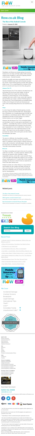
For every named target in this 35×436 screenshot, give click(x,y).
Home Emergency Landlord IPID (8, 368)
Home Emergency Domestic (7, 364)
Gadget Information (5, 363)
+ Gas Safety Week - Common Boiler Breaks (12, 263)
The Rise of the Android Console (14, 22)
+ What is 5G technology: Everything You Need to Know (15, 244)
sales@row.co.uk (6, 392)
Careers (3, 358)
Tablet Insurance (5, 342)
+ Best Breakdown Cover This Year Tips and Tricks (14, 259)
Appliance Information (6, 361)
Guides (2, 350)
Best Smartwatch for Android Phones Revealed (15, 201)
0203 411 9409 (8, 390)
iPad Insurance (4, 341)
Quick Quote (4, 10)
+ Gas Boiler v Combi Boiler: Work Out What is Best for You (16, 251)
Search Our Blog (11, 227)
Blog (2, 349)
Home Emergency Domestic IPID (8, 365)
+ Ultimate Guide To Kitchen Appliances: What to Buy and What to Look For (16, 241)
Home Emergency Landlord (7, 367)
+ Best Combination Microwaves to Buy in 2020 (13, 261)
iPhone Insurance (5, 338)
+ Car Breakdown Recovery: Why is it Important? (13, 248)
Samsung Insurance (5, 339)
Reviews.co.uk (30, 394)
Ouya (4, 107)
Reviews (3, 351)
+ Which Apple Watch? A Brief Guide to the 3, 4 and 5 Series (16, 253)
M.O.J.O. (5, 148)
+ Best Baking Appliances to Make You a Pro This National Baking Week (16, 256)
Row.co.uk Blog (12, 18)
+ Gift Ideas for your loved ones (9, 246)
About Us (3, 347)
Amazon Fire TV (7, 88)
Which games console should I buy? (12, 197)
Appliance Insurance (5, 344)
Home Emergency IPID (6, 374)
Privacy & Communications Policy (8, 353)
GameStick (5, 135)
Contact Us (3, 356)
